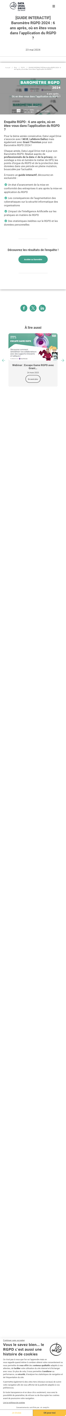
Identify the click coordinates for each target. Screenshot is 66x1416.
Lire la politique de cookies (14, 1403)
